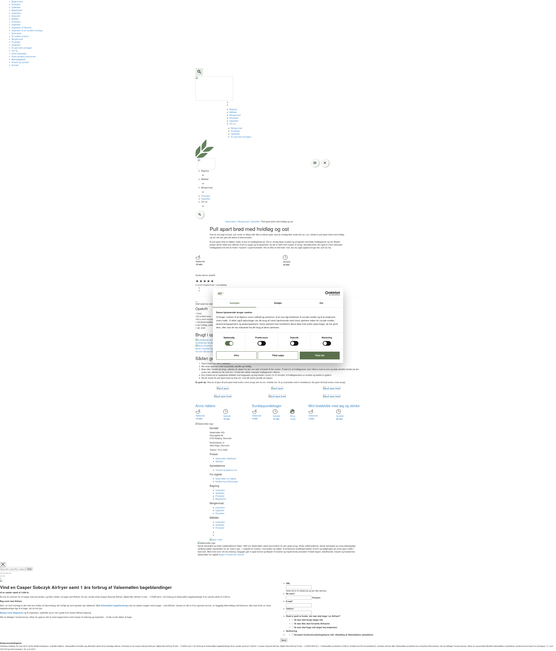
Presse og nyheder (20, 62)
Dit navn (290, 593)
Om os (15, 50)
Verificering (291, 630)
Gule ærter (16, 33)
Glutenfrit (16, 15)
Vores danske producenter (24, 56)
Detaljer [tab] (278, 303)
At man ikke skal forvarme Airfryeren (312, 623)
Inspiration (16, 13)
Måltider (15, 18)
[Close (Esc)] (1, 573)
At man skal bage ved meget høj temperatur (315, 627)
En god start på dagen (22, 47)
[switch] (262, 343)
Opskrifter (16, 7)
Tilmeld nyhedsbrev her (226, 470)
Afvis (236, 355)
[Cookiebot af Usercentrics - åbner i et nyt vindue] (327, 293)
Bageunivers (17, 1)
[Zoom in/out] (10, 573)
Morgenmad (17, 39)
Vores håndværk (19, 53)
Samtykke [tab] (235, 303)
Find (29, 569)
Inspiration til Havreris (21, 27)
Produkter (16, 4)
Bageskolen (17, 10)
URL (288, 583)
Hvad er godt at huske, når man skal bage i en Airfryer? (313, 616)
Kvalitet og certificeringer (226, 481)
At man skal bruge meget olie (308, 619)
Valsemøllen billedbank (225, 458)
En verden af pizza (20, 36)
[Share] (4, 573)
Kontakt (15, 65)
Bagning (233, 109)
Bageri (222, 554)
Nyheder (219, 461)
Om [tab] (321, 303)
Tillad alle (319, 355)
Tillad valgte (278, 355)
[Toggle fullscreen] (7, 573)
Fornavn (316, 597)
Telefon (290, 608)
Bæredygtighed (18, 59)
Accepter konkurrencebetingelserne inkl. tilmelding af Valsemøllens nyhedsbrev (333, 634)
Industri (240, 554)
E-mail (289, 601)
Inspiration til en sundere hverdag (27, 30)
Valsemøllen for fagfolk (225, 478)
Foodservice (231, 554)
